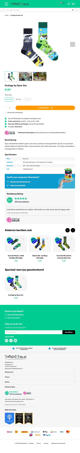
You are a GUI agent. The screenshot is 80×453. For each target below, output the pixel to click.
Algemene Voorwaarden (58, 443)
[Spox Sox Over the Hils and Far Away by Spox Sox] (64, 243)
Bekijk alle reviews (10, 409)
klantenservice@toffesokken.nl (14, 368)
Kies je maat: (8, 95)
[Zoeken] (73, 10)
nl (63, 2)
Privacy (39, 443)
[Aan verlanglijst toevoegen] (23, 239)
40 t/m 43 (18, 99)
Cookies (46, 443)
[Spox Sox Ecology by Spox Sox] (16, 283)
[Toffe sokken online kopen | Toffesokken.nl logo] (20, 4)
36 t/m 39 (9, 99)
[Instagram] (6, 340)
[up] (12, 108)
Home (6, 15)
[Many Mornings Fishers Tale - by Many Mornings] (40, 243)
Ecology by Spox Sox (17, 15)
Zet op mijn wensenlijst (15, 112)
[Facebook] (11, 340)
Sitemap (31, 443)
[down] (7, 108)
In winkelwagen (43, 108)
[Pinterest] (15, 340)
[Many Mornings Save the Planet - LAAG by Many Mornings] (16, 243)
